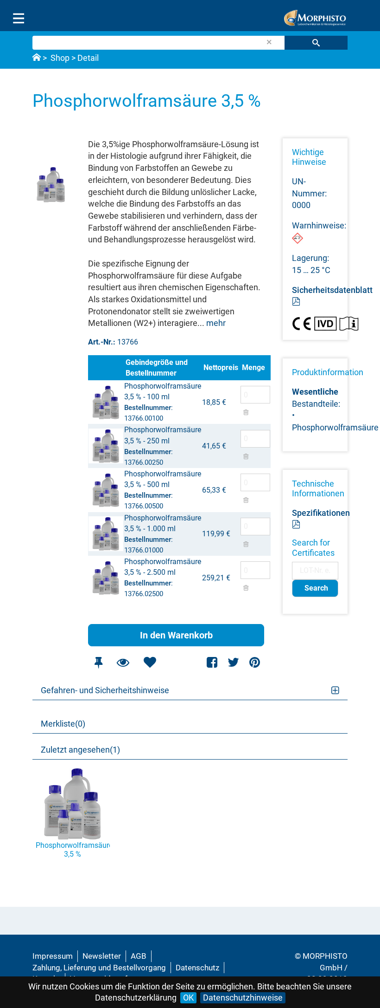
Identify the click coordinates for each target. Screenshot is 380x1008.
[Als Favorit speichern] (149, 662)
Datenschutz (197, 967)
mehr (216, 323)
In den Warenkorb (176, 635)
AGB (138, 956)
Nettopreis (220, 367)
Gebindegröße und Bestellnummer (157, 367)
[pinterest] (254, 662)
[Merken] (98, 662)
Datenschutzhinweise (243, 997)
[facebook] (212, 662)
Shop (60, 58)
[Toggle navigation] (18, 18)
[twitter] (233, 662)
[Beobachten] (122, 662)
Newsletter (101, 956)
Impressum (52, 956)
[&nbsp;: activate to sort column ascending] (106, 367)
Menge (253, 367)
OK (188, 997)
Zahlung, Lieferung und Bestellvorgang (99, 967)
